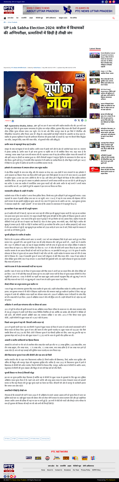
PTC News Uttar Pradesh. (18, 480)
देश (17, 18)
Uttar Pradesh (12, 22)
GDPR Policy (96, 470)
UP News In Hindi (23, 438)
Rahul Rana (37, 68)
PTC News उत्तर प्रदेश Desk (18, 68)
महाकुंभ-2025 (63, 18)
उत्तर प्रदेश (10, 18)
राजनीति (23, 18)
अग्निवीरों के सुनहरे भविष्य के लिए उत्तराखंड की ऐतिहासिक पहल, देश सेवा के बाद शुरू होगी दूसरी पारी (108, 159)
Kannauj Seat (45, 438)
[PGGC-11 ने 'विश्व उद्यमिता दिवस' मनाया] (95, 73)
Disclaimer (67, 470)
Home (43, 470)
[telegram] (81, 120)
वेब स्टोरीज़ (73, 18)
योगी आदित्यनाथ (51, 18)
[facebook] (75, 120)
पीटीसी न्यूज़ (39, 18)
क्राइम (31, 18)
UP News (7, 438)
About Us (50, 470)
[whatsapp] (85, 120)
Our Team (76, 470)
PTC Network (110, 480)
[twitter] (78, 120)
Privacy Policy (85, 470)
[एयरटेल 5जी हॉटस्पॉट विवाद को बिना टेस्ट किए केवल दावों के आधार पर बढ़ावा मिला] (95, 170)
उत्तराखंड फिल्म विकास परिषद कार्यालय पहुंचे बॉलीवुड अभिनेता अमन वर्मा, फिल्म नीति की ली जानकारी (107, 147)
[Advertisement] (45, 51)
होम (5, 22)
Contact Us (58, 470)
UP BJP (14, 438)
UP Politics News (35, 438)
